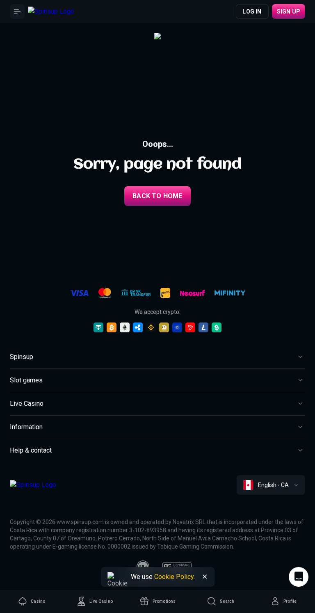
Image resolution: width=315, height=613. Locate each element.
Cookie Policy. (174, 577)
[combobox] (271, 485)
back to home (157, 196)
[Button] (17, 11)
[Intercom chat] (298, 577)
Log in (251, 11)
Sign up (288, 11)
